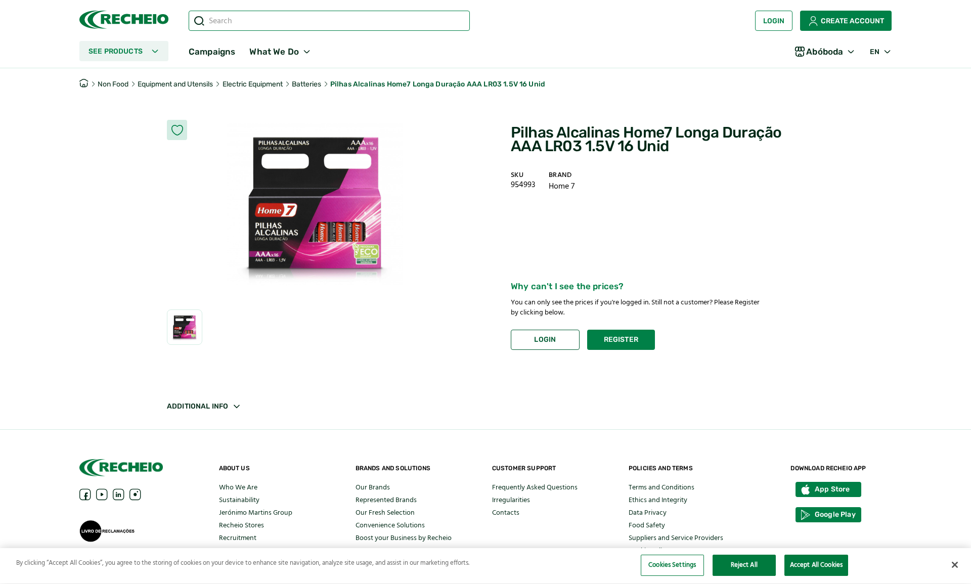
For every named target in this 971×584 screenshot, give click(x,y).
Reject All (744, 564)
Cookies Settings (672, 564)
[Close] (955, 565)
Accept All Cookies (816, 564)
